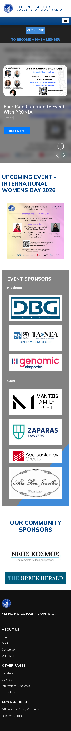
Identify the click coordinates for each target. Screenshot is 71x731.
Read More (17, 131)
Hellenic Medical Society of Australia (39, 8)
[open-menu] (65, 20)
